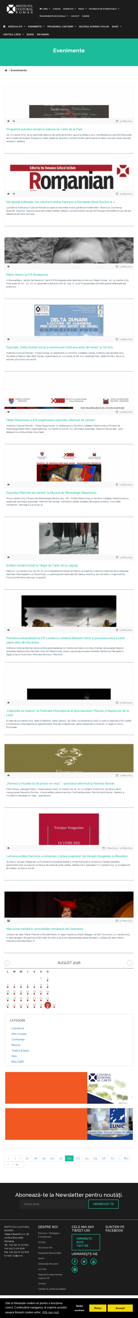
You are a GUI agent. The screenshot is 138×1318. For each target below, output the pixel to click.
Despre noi (68, 9)
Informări (43, 34)
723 (78, 1158)
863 (126, 1158)
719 (44, 1158)
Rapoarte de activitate (49, 1253)
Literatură (18, 1028)
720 (52, 1158)
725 (95, 1158)
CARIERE (85, 16)
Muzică (16, 1045)
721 (61, 1158)
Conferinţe (18, 1039)
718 (35, 1158)
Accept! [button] (120, 1308)
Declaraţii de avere (48, 1263)
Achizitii (42, 1269)
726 (104, 1158)
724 (86, 1158)
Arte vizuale (19, 1033)
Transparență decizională (52, 16)
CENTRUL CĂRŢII (12, 34)
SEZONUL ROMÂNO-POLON (94, 26)
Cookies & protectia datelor (52, 1289)
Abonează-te (103, 1204)
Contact (75, 16)
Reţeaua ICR (15, 26)
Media (81, 9)
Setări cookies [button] (79, 1308)
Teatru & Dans (20, 1050)
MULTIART (18, 1061)
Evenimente (35, 26)
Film (14, 1056)
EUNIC (115, 26)
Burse (30, 34)
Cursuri (57, 9)
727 (112, 1158)
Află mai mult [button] (50, 1312)
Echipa (41, 1242)
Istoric (41, 1258)
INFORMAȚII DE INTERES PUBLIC (103, 9)
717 (27, 1158)
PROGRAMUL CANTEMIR (60, 26)
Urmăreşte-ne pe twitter (84, 1242)
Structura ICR (45, 1247)
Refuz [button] (97, 1308)
